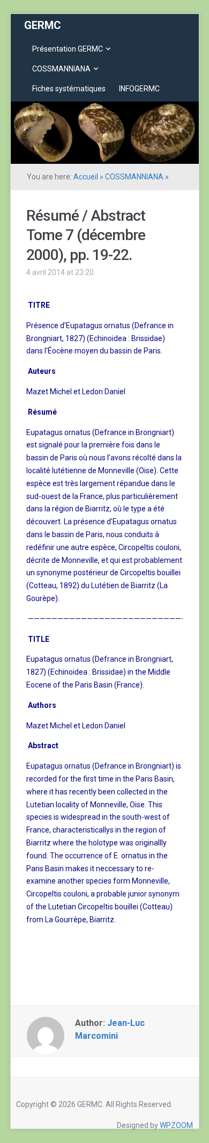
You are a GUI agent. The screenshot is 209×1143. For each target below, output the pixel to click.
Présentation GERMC (67, 49)
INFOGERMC (139, 88)
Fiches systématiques (69, 88)
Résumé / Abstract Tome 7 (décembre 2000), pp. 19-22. (85, 235)
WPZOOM (176, 1125)
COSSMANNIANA (61, 68)
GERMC (42, 25)
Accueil (85, 176)
